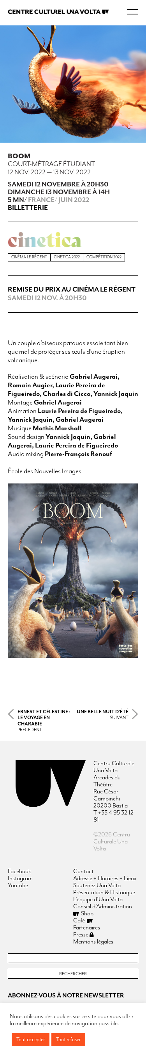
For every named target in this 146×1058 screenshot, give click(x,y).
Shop (87, 913)
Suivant (102, 715)
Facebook (19, 871)
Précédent (44, 721)
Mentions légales (93, 941)
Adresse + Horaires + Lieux (105, 878)
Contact (83, 871)
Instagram (20, 878)
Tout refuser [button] (68, 1040)
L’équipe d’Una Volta (98, 899)
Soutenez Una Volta (97, 885)
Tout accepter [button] (30, 1040)
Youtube (18, 885)
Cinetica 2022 (67, 257)
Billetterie (28, 208)
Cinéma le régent (29, 257)
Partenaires (86, 927)
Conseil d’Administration (102, 906)
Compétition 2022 (103, 257)
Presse (81, 934)
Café (79, 920)
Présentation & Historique (104, 892)
